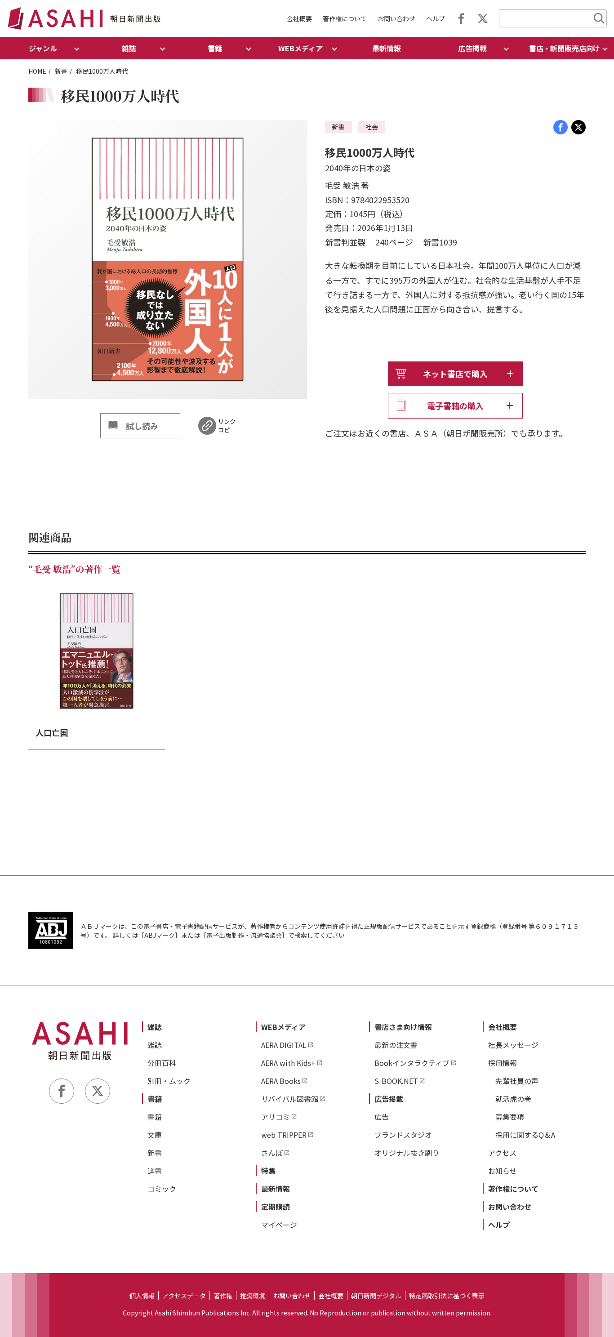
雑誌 (154, 1026)
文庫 (154, 1134)
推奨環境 (252, 1295)
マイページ (279, 1224)
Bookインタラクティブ (411, 1062)
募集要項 (509, 1116)
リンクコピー (227, 425)
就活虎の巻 (513, 1098)
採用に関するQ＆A (525, 1134)
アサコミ (275, 1116)
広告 (381, 1116)
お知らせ (502, 1170)
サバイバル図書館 (289, 1098)
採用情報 (502, 1062)
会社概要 (299, 18)
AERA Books (281, 1080)
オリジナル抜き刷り (406, 1152)
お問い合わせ (396, 18)
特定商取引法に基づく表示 (447, 1295)
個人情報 (142, 1295)
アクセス (502, 1152)
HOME (37, 71)
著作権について (345, 18)
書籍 (154, 1098)
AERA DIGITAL (284, 1044)
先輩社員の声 (516, 1080)
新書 (61, 71)
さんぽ (272, 1152)
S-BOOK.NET (396, 1080)
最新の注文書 (396, 1044)
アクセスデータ (184, 1295)
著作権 (223, 1295)
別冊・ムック (169, 1080)
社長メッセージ (513, 1044)
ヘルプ (435, 18)
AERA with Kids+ (288, 1062)
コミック (161, 1188)
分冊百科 (161, 1062)
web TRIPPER (284, 1134)
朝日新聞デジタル (376, 1295)
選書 (154, 1170)
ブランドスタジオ (403, 1134)
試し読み (142, 426)
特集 (268, 1170)
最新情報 (386, 48)
